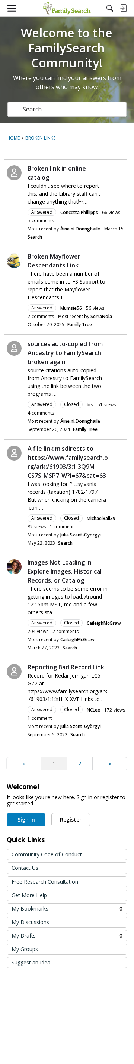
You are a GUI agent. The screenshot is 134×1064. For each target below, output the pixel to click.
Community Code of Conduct (47, 854)
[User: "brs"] (14, 348)
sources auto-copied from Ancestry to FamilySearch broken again (65, 353)
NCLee (93, 710)
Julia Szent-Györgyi (80, 535)
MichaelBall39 (101, 518)
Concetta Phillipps (79, 212)
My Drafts (67, 935)
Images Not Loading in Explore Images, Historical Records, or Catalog (65, 571)
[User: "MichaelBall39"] (14, 453)
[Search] (110, 8)
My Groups (25, 949)
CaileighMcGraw (104, 623)
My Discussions (30, 922)
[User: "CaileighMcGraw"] (14, 566)
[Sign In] (123, 8)
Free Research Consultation (45, 881)
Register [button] (71, 819)
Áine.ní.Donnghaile (80, 229)
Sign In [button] (26, 819)
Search (35, 237)
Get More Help (29, 895)
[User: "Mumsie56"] (14, 260)
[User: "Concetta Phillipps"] (14, 172)
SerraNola (101, 316)
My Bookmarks (67, 908)
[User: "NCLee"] (14, 671)
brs (90, 404)
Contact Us (25, 867)
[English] (66, 8)
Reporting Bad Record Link (66, 667)
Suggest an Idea (31, 962)
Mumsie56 (71, 308)
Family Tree (79, 324)
